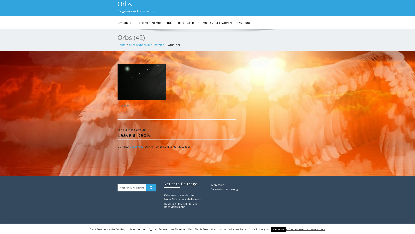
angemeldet (137, 146)
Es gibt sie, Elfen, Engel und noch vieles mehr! (180, 205)
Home (121, 45)
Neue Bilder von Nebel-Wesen (182, 199)
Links (169, 22)
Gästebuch (245, 22)
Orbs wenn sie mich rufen (179, 195)
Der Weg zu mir (149, 22)
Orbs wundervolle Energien (146, 45)
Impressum (217, 185)
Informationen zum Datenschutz (305, 229)
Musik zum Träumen (217, 22)
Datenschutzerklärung (224, 189)
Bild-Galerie (187, 22)
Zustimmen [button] (278, 229)
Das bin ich (126, 22)
